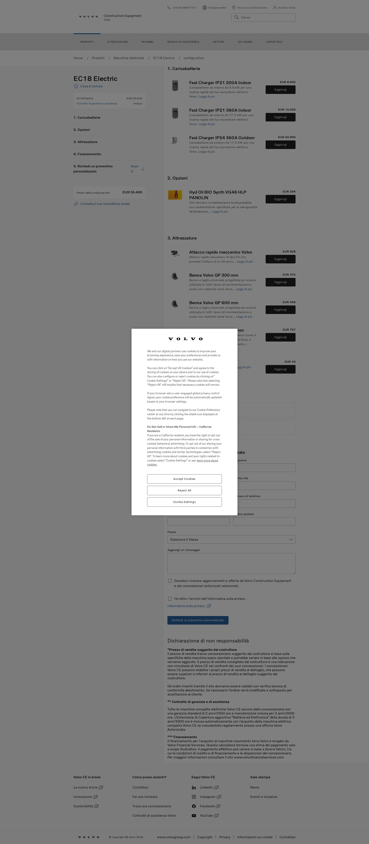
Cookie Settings (184, 502)
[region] (184, 422)
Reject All (184, 490)
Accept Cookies (184, 478)
